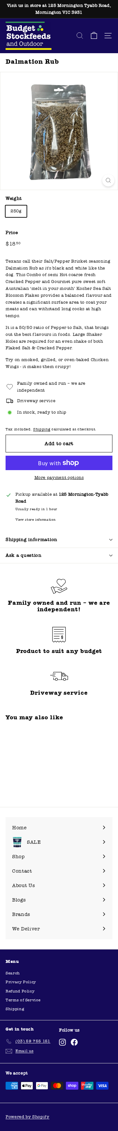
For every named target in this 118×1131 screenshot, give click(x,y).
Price (12, 232)
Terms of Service (23, 1000)
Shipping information (31, 539)
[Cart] (94, 35)
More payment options (59, 477)
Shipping (41, 429)
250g (16, 211)
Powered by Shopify (27, 1117)
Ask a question (24, 555)
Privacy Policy (21, 982)
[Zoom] (108, 180)
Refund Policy (20, 991)
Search (13, 973)
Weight (14, 198)
